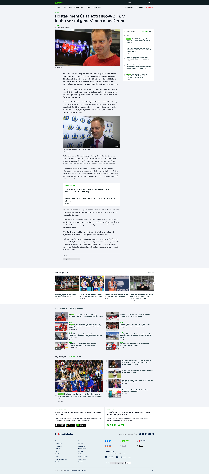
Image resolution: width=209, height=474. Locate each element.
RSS (153, 470)
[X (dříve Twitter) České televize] (149, 434)
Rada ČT (80, 451)
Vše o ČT (57, 462)
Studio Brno (81, 446)
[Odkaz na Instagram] (108, 425)
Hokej (57, 13)
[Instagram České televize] (139, 434)
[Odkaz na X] (115, 425)
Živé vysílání (58, 443)
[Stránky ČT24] (108, 441)
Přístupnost (85, 470)
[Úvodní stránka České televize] (64, 434)
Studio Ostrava (82, 448)
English (67, 470)
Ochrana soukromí (75, 470)
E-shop (57, 456)
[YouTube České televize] (146, 434)
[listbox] (120, 463)
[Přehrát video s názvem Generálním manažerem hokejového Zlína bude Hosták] (91, 132)
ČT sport (57, 25)
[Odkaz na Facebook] (111, 425)
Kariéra (80, 454)
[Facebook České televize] (143, 434)
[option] (113, 463)
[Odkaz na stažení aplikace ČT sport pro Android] (70, 425)
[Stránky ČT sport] (124, 441)
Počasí (57, 454)
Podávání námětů (83, 456)
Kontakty (81, 462)
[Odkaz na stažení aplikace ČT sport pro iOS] (60, 425)
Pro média (81, 441)
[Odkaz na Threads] (122, 425)
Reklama (80, 443)
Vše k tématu (150, 272)
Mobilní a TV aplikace (61, 459)
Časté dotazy (82, 459)
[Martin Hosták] (87, 47)
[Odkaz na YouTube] (119, 425)
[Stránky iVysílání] (141, 441)
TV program (58, 441)
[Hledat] (144, 2)
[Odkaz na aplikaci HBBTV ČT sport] (81, 425)
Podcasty (57, 451)
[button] (91, 132)
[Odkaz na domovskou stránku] (62, 3)
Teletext (57, 448)
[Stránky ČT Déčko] (108, 446)
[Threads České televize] (153, 434)
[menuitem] (58, 7)
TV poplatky (58, 446)
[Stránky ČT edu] (140, 446)
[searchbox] (134, 2)
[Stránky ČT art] (123, 446)
